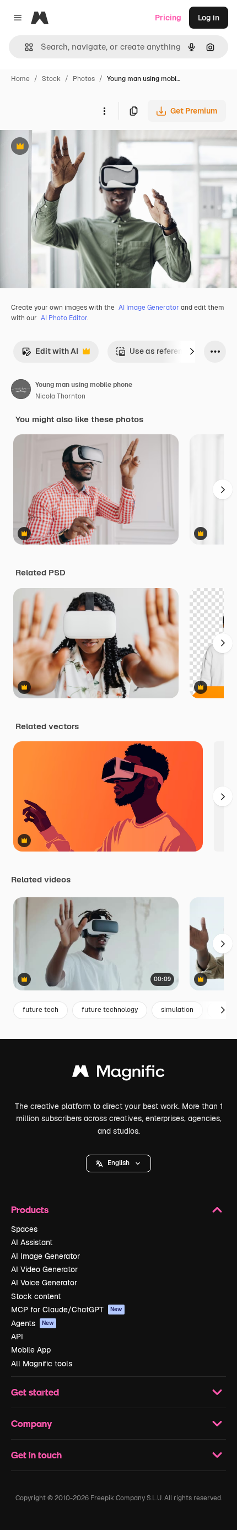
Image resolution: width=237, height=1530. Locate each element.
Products (30, 1209)
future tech (40, 1009)
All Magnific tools (41, 1364)
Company (31, 1423)
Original (70, 147)
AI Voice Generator (44, 1282)
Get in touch (36, 1455)
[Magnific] (118, 1073)
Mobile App (31, 1350)
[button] (118, 1163)
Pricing (168, 18)
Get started (35, 1392)
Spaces (24, 1229)
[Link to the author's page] (21, 390)
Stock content (36, 1296)
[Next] (192, 352)
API (17, 1337)
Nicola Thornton (60, 396)
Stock (51, 78)
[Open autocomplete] (24, 47)
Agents (32, 1323)
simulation (177, 1009)
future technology (110, 1009)
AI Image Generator (148, 307)
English (118, 1163)
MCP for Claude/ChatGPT (66, 1309)
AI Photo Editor (64, 318)
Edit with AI (49, 354)
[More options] (104, 111)
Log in (208, 18)
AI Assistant (31, 1242)
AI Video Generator (44, 1269)
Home (20, 78)
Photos (84, 78)
